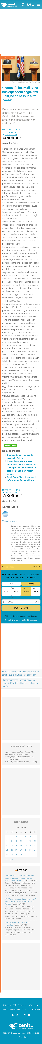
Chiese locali (8, 58)
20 (35, 845)
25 (26, 850)
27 (35, 850)
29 (12, 854)
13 (35, 841)
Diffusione (22, 1005)
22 (12, 850)
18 (26, 845)
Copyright (26, 1009)
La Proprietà (33, 1005)
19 (30, 845)
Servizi (5, 1009)
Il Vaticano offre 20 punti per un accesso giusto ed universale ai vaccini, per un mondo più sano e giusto (19, 878)
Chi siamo (7, 1005)
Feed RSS (22, 870)
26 (30, 850)
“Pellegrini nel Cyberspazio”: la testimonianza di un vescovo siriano (21, 470)
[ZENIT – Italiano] (11, 4)
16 (16, 845)
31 (21, 854)
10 (21, 841)
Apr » (11, 860)
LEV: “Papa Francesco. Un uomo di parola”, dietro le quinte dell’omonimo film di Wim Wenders (20, 901)
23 (16, 850)
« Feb (6, 860)
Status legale (14, 1009)
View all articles (9, 521)
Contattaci (35, 1009)
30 (16, 854)
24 (21, 850)
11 (26, 841)
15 (12, 845)
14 (7, 845)
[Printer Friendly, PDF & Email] (10, 445)
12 (30, 841)
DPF (14, 1005)
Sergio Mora (10, 132)
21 (7, 850)
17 (21, 845)
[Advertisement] (21, 32)
